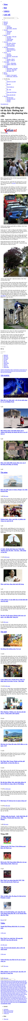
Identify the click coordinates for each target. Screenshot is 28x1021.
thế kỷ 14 (6, 365)
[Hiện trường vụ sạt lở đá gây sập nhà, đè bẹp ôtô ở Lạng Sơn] (14, 968)
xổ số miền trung (11, 1002)
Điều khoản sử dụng (8, 1010)
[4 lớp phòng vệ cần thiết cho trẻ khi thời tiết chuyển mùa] (14, 596)
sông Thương (9, 987)
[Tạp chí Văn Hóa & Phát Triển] (14, 765)
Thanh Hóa (21, 987)
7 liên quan (5, 966)
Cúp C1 (25, 998)
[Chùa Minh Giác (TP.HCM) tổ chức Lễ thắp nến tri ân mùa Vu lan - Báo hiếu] (14, 671)
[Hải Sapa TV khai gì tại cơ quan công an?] (14, 798)
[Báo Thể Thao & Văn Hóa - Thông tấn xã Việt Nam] (14, 554)
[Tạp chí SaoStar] (14, 850)
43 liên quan (7, 805)
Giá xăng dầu (4, 994)
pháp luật (12, 1001)
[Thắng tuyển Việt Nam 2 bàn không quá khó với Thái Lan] (14, 840)
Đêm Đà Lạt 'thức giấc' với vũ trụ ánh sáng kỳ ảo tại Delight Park (14, 401)
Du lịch (6, 104)
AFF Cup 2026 (17, 999)
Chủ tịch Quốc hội (13, 986)
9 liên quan (5, 496)
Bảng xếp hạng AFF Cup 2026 (8, 998)
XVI (20, 983)
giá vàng (4, 1001)
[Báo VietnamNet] (14, 129)
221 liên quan (4, 944)
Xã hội (19, 995)
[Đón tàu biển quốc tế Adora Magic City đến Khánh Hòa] (14, 481)
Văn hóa (3, 104)
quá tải (5, 360)
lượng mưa (18, 981)
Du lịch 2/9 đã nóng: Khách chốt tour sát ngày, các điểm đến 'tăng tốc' (13, 616)
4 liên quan (6, 557)
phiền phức (6, 363)
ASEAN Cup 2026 (7, 985)
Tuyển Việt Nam (4, 982)
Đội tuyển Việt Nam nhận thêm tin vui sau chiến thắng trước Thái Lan (14, 862)
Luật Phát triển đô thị (8, 991)
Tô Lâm (10, 983)
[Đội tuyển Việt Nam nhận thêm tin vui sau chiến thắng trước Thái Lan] (14, 856)
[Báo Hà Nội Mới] (14, 716)
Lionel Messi (4, 997)
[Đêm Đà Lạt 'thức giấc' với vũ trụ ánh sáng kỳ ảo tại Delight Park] (14, 388)
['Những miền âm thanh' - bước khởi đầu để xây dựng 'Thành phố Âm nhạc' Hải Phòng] (14, 813)
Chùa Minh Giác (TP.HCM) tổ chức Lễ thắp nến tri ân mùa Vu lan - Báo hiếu (13, 680)
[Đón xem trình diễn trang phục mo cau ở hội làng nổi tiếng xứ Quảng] (14, 451)
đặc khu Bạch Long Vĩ (12, 995)
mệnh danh (6, 367)
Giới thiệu (6, 1009)
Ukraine (8, 989)
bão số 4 (15, 991)
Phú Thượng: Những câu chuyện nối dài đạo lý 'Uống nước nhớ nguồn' (13, 712)
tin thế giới (23, 981)
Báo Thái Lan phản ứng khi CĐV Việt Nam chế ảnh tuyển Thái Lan (12, 881)
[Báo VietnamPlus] (14, 822)
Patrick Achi (21, 986)
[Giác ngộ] (14, 683)
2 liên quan (3, 954)
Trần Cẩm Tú (4, 1002)
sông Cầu (23, 994)
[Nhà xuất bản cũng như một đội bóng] (14, 575)
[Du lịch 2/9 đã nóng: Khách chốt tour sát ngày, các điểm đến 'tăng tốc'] (14, 612)
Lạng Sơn (24, 1001)
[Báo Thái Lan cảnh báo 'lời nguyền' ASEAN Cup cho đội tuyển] (14, 935)
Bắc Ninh (20, 982)
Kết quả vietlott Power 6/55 (7, 999)
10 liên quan (7, 686)
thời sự (7, 1001)
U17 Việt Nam (22, 993)
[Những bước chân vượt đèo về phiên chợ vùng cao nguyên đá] (14, 511)
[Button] (1, 1)
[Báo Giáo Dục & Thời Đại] (14, 748)
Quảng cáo (6, 1013)
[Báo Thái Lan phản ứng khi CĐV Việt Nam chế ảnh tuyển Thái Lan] (14, 874)
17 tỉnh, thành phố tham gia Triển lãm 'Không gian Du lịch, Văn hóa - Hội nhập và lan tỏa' (13, 550)
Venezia (5, 364)
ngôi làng (6, 356)
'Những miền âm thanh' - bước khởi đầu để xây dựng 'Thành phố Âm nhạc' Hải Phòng (14, 817)
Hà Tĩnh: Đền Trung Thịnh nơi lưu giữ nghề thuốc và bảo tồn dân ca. (13, 762)
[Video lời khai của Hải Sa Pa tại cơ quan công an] (14, 956)
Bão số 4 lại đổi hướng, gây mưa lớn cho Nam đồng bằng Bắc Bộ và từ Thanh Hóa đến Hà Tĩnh (13, 913)
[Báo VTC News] (14, 803)
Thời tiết (24, 997)
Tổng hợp (6, 1019)
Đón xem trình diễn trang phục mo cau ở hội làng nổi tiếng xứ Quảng (13, 463)
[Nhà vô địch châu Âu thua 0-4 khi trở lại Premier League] (14, 890)
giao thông (3, 295)
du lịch (13, 183)
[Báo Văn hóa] (14, 404)
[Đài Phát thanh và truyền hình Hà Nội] (14, 651)
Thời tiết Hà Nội (10, 990)
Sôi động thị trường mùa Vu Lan (11, 649)
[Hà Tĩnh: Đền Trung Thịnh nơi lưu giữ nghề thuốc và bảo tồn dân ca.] (14, 758)
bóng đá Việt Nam (11, 981)
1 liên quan (3, 933)
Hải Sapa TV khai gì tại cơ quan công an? (14, 800)
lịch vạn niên (16, 983)
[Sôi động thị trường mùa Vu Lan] (14, 640)
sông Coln (6, 358)
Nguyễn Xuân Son (15, 989)
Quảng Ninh (3, 981)
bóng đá (17, 1002)
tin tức (4, 987)
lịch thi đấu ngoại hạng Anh (13, 994)
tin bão (23, 995)
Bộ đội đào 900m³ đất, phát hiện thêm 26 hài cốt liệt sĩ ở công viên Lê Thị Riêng (13, 783)
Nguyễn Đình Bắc (13, 982)
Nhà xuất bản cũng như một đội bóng (12, 584)
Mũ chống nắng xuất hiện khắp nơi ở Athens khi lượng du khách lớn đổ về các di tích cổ (14, 432)
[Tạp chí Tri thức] (14, 586)
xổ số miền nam (18, 1001)
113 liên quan (7, 788)
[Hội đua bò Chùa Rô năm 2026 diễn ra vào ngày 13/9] (14, 735)
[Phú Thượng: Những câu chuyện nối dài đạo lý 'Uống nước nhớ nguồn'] (14, 703)
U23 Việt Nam (17, 990)
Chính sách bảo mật (8, 1012)
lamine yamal (15, 993)
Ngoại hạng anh (19, 998)
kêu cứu (5, 362)
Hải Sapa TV (5, 983)
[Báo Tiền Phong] (14, 930)
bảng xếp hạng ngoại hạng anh (14, 997)
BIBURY (6, 355)
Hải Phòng (6, 986)
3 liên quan (5, 622)
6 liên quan (5, 824)
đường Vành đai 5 (7, 993)
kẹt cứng (6, 359)
